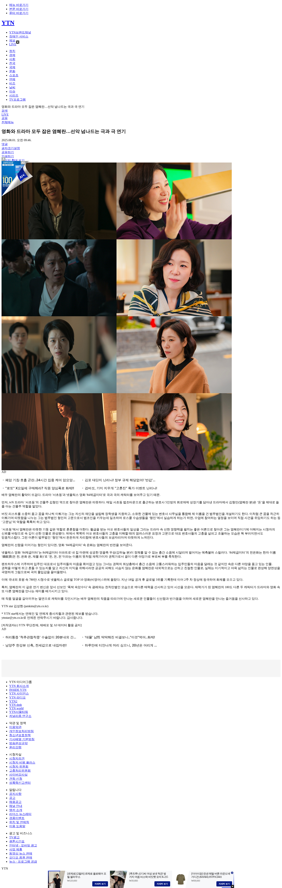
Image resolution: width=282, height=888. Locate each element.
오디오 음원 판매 (20, 857)
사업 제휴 (15, 849)
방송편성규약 (18, 743)
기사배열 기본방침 (22, 739)
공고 (12, 798)
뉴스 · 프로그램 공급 (23, 861)
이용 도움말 (17, 826)
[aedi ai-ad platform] (23, 162)
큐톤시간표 (17, 841)
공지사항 (15, 793)
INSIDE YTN (17, 689)
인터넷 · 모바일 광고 (23, 845)
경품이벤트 (17, 818)
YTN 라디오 (17, 697)
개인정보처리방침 (21, 731)
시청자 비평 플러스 (22, 762)
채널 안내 (15, 806)
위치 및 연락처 (19, 822)
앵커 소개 (15, 810)
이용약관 (15, 727)
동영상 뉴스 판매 (20, 853)
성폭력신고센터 (20, 782)
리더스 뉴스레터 (20, 814)
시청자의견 (17, 758)
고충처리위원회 (20, 770)
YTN (8, 22)
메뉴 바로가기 (18, 5)
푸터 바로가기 (18, 13)
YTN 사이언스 (19, 693)
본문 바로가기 (18, 9)
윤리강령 (15, 747)
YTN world (16, 708)
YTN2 (13, 701)
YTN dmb (15, 704)
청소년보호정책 (20, 735)
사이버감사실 (18, 774)
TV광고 (14, 837)
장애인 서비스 (18, 36)
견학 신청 (15, 778)
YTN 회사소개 (19, 686)
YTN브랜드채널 (20, 32)
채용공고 (15, 802)
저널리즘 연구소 (20, 716)
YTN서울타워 (18, 712)
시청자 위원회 (18, 766)
